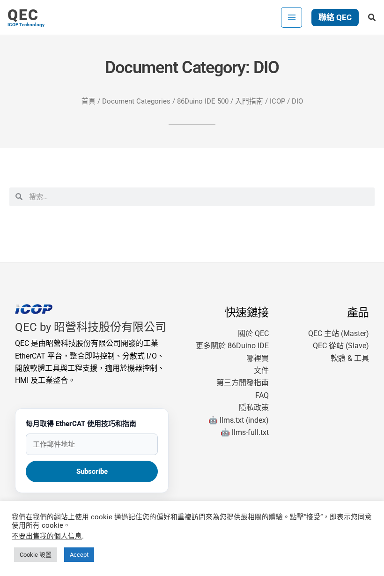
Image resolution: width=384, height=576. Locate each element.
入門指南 (249, 101)
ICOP (277, 101)
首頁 (88, 101)
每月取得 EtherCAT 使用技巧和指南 (81, 423)
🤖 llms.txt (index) (238, 420)
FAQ (262, 395)
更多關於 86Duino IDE (232, 345)
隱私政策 (254, 407)
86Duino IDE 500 (203, 101)
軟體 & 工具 (350, 358)
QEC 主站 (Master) (338, 333)
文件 (261, 370)
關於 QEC (253, 333)
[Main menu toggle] (291, 17)
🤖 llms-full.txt (245, 432)
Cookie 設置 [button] (36, 554)
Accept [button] (79, 554)
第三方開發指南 (242, 382)
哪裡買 (257, 358)
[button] (335, 17)
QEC (23, 15)
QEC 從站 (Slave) (341, 345)
